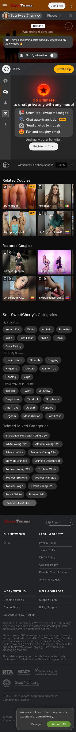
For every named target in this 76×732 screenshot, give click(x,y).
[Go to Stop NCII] (27, 683)
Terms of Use (47, 550)
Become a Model (14, 600)
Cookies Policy (48, 564)
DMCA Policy (47, 557)
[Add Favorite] (6, 69)
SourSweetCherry (18, 315)
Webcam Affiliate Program (19, 614)
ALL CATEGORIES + (19, 502)
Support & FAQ (48, 600)
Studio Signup (12, 607)
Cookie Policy (44, 716)
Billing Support (48, 607)
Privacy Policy (48, 542)
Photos (54, 15)
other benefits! (51, 139)
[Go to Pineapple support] (7, 683)
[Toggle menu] (4, 5)
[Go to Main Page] (23, 5)
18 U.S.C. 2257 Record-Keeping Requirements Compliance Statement (30, 698)
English (56, 522)
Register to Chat (43, 146)
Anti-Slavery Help (50, 579)
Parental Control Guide (53, 572)
